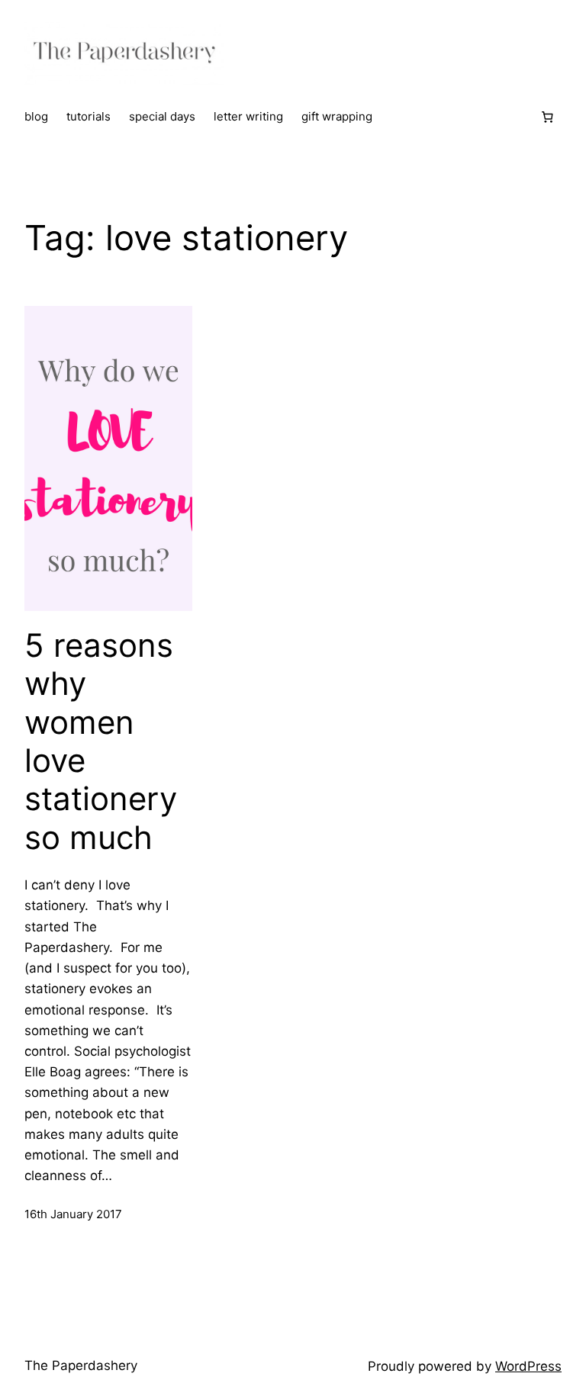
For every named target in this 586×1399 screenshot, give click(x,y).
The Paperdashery (80, 1365)
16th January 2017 (73, 1214)
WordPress (528, 1366)
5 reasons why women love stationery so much (100, 741)
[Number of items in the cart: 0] (547, 117)
